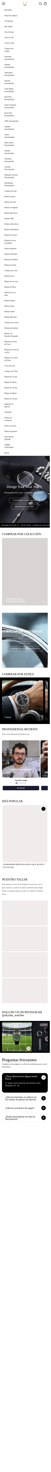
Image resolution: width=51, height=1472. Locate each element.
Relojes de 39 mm (10, 388)
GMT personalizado (11, 121)
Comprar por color (11, 270)
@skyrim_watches (13, 1015)
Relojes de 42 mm (10, 399)
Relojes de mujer (10, 265)
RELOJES (8, 10)
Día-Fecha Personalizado (9, 98)
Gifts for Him (9, 43)
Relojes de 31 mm (10, 377)
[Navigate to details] (44, 602)
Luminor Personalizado (9, 168)
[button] (6, 775)
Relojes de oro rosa (11, 281)
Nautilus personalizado (9, 152)
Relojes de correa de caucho (11, 351)
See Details (21, 788)
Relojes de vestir (10, 202)
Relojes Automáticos (11, 229)
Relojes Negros (9, 300)
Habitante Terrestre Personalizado (11, 176)
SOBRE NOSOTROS (9, 446)
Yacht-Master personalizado (9, 90)
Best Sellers (8, 26)
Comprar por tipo (10, 191)
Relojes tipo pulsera (11, 328)
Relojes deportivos (10, 213)
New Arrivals (9, 32)
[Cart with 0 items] (45, 3)
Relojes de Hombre (11, 259)
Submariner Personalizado (9, 74)
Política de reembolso (8, 419)
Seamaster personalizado (9, 58)
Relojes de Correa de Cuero (10, 343)
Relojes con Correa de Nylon (11, 359)
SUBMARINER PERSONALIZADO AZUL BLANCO (23, 864)
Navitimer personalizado (9, 160)
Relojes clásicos (9, 196)
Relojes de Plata (10, 287)
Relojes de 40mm (10, 393)
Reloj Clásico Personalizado (9, 144)
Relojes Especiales (10, 254)
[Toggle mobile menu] (11, 3)
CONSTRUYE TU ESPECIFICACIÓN (25, 649)
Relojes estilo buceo (11, 224)
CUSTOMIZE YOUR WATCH (24, 500)
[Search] (40, 3)
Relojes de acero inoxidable (10, 242)
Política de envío (10, 426)
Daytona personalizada (9, 82)
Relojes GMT (9, 218)
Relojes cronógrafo (11, 207)
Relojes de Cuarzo (10, 235)
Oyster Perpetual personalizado (10, 106)
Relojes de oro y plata (10, 294)
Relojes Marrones (10, 317)
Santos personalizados (9, 136)
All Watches (8, 21)
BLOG (6, 453)
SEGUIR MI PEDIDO (8, 438)
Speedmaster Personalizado (9, 184)
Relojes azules (9, 306)
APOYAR (7, 412)
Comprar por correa (11, 322)
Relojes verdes (9, 311)
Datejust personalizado (9, 66)
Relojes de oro (9, 276)
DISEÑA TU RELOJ (9, 405)
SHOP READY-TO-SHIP (24, 507)
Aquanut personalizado (9, 128)
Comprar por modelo (8, 50)
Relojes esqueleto (10, 248)
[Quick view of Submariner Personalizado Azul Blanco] (43, 809)
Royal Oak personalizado (9, 114)
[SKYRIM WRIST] (24, 3)
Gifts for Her (9, 37)
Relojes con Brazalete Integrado (11, 335)
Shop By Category (10, 15)
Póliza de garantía (10, 431)
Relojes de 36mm (10, 382)
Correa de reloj (9, 366)
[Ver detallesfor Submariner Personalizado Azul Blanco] (25, 833)
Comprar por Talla (10, 371)
